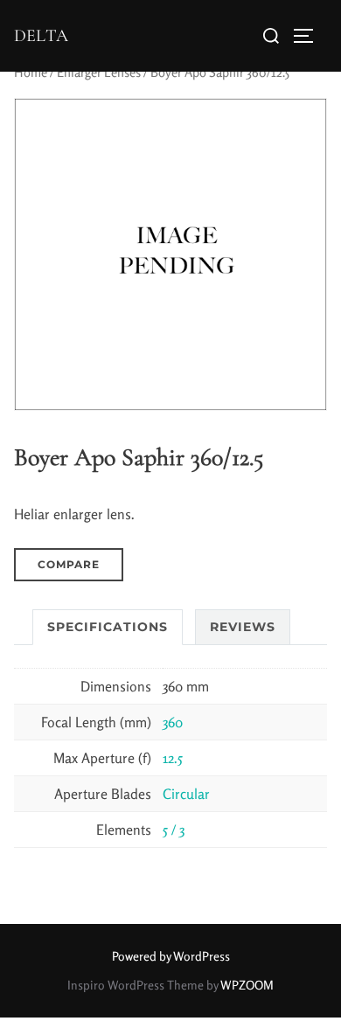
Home (30, 72)
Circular (186, 793)
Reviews (242, 627)
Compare (69, 564)
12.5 (173, 758)
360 (173, 722)
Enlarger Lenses (99, 72)
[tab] (107, 627)
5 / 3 (173, 829)
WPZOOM (247, 984)
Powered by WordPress (171, 955)
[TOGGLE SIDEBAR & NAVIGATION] (309, 36)
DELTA (41, 35)
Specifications (107, 627)
